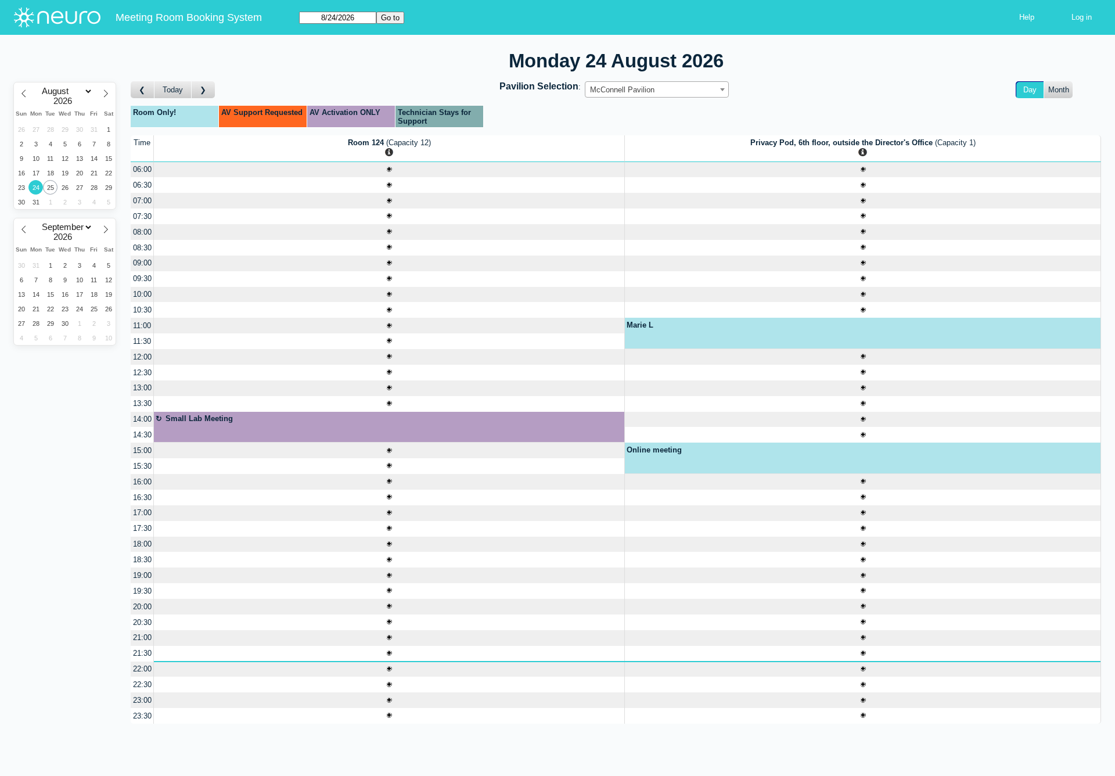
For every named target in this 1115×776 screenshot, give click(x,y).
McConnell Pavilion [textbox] (622, 89)
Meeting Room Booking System (189, 17)
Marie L (640, 325)
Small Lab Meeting (199, 418)
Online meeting (654, 450)
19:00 (142, 575)
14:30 (142, 434)
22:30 (142, 684)
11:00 (142, 325)
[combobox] (657, 89)
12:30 (142, 372)
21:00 (142, 637)
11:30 (142, 341)
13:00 (142, 387)
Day (1030, 89)
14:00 (142, 419)
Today (173, 89)
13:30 (142, 403)
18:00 (142, 544)
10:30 (142, 310)
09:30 (142, 278)
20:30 (142, 622)
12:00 (142, 357)
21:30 (142, 653)
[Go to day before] (142, 89)
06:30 (142, 185)
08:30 (142, 247)
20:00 (142, 606)
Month (1058, 89)
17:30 (142, 528)
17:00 (142, 512)
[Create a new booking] (389, 170)
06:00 (142, 169)
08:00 (142, 232)
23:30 (142, 716)
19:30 (142, 591)
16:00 (142, 481)
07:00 (142, 200)
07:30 (142, 216)
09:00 (142, 262)
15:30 (142, 466)
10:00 (142, 294)
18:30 (142, 559)
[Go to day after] (203, 89)
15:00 (142, 450)
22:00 (142, 668)
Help (1026, 17)
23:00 (142, 700)
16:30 (142, 497)
